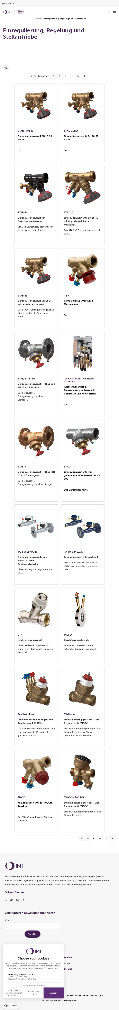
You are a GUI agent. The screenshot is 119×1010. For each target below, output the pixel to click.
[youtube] (11, 900)
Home (39, 18)
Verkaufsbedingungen (93, 995)
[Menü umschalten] (114, 12)
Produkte (67, 957)
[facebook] (23, 900)
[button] (53, 76)
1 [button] (59, 76)
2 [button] (65, 76)
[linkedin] (6, 900)
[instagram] (17, 900)
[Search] (109, 12)
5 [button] (78, 76)
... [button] (72, 76)
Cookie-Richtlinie (73, 995)
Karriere (66, 963)
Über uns (67, 968)
